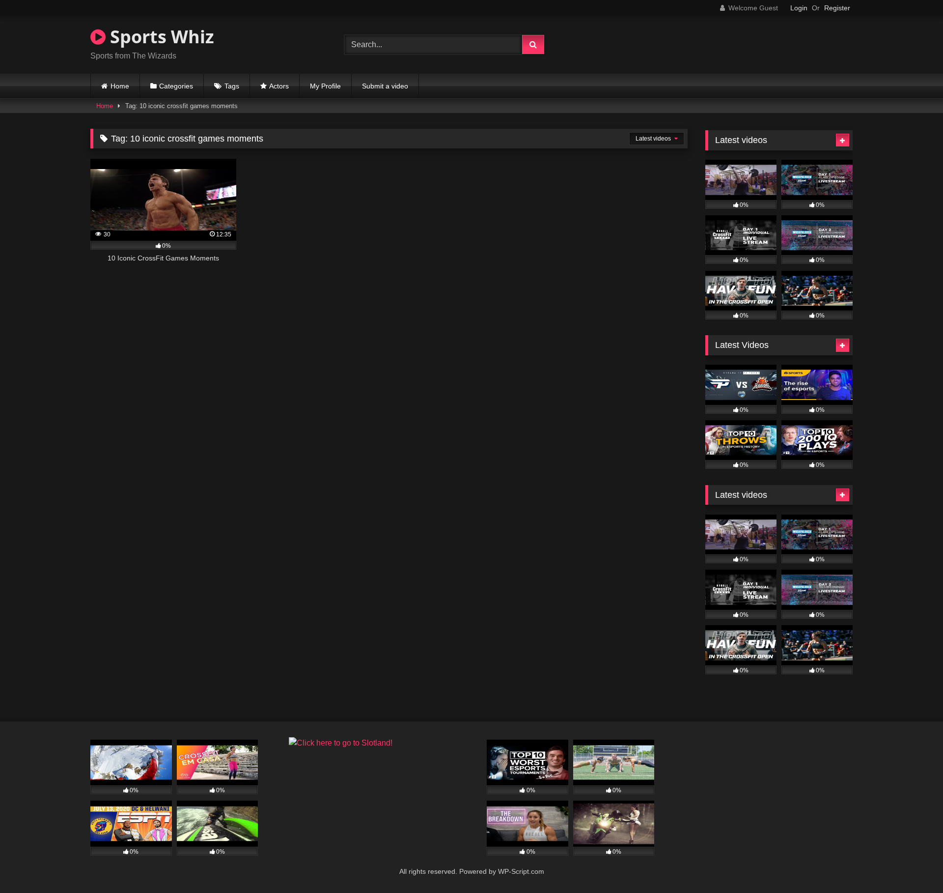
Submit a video (385, 86)
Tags (231, 86)
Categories (176, 86)
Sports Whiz (160, 37)
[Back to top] (912, 863)
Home (120, 86)
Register (837, 8)
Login (798, 8)
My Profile (325, 86)
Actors (279, 86)
